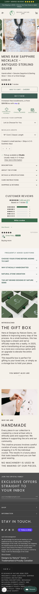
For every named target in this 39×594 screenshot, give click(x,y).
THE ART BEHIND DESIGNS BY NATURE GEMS (17, 281)
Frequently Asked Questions (14, 576)
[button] (7, 84)
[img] (7, 233)
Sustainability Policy (11, 587)
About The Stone (9, 170)
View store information (13, 160)
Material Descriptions (11, 580)
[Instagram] (13, 530)
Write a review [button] (19, 220)
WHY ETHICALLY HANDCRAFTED (15, 267)
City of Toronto (6, 554)
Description (7, 165)
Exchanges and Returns (12, 578)
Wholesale (26, 580)
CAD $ (5, 569)
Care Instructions (10, 180)
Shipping (30, 576)
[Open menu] (4, 12)
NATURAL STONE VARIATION (13, 274)
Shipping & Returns (10, 185)
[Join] (35, 496)
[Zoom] (6, 48)
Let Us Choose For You (13, 123)
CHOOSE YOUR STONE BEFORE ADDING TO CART (18, 260)
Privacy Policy (8, 589)
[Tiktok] (6, 530)
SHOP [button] (4, 507)
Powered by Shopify (10, 591)
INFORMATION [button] (7, 513)
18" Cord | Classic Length (13, 135)
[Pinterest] (9, 530)
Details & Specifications (13, 175)
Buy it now (19, 96)
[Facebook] (2, 530)
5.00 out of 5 (24, 200)
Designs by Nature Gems (13, 573)
